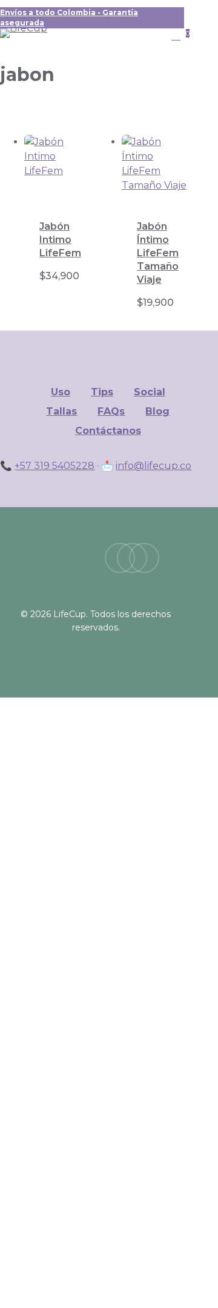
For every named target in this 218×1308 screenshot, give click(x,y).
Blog (157, 411)
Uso (60, 392)
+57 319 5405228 (54, 465)
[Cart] (177, 36)
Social (149, 392)
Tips (102, 392)
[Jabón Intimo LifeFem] (59, 170)
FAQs (111, 411)
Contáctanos (108, 430)
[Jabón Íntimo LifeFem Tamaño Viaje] (157, 170)
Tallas (61, 411)
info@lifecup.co (153, 465)
